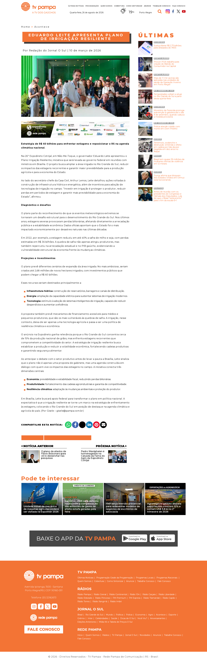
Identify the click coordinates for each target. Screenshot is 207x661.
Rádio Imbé (116, 601)
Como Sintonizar (134, 6)
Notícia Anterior (38, 446)
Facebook (173, 11)
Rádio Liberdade (167, 594)
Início (80, 635)
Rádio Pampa (84, 594)
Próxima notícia (110, 446)
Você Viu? (142, 618)
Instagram (168, 11)
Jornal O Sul (131, 635)
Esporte (172, 614)
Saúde (114, 618)
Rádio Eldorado (84, 598)
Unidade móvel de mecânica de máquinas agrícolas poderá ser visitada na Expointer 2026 (41, 509)
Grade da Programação (121, 577)
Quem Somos (106, 6)
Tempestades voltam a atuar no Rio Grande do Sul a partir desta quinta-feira (168, 96)
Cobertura (119, 6)
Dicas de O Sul (127, 618)
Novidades (145, 635)
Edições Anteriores (86, 622)
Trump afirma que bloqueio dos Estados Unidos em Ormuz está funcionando (169, 178)
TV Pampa (38, 7)
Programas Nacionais (166, 577)
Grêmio (81, 618)
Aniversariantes (157, 618)
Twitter (178, 11)
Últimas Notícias (76, 6)
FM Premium (119, 598)
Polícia (129, 614)
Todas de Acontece (67, 437)
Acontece (42, 26)
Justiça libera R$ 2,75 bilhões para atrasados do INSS (167, 47)
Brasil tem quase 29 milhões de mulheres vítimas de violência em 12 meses (169, 161)
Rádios (105, 635)
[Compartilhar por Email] (103, 424)
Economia (140, 614)
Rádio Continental (118, 594)
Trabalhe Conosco (162, 6)
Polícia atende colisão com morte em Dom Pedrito (167, 128)
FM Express (134, 598)
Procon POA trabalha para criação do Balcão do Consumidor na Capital (166, 64)
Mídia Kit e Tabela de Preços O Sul (115, 622)
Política (119, 614)
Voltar (33, 437)
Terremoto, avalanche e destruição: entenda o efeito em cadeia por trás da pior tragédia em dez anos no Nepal (168, 147)
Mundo (109, 614)
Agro (150, 614)
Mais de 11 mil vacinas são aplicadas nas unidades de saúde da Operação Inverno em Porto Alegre (167, 81)
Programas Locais (144, 577)
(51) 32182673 (49, 597)
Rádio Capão (169, 598)
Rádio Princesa (102, 598)
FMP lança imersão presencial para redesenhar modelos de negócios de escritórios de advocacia (123, 507)
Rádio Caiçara (149, 594)
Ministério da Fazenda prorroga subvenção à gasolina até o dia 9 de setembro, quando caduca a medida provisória (169, 113)
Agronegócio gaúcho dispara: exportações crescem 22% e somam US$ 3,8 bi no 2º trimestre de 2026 (164, 507)
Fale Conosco (178, 6)
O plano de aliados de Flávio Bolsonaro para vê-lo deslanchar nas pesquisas (53, 454)
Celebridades (101, 618)
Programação (103, 577)
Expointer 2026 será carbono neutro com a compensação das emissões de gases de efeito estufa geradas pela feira (82, 506)
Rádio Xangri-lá (100, 601)
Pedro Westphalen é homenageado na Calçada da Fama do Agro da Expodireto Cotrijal (93, 456)
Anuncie (147, 6)
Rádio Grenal (100, 594)
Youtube (184, 11)
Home (25, 26)
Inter (90, 618)
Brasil (80, 614)
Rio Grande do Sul (94, 614)
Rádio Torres (83, 601)
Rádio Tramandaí (151, 598)
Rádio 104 (135, 594)
